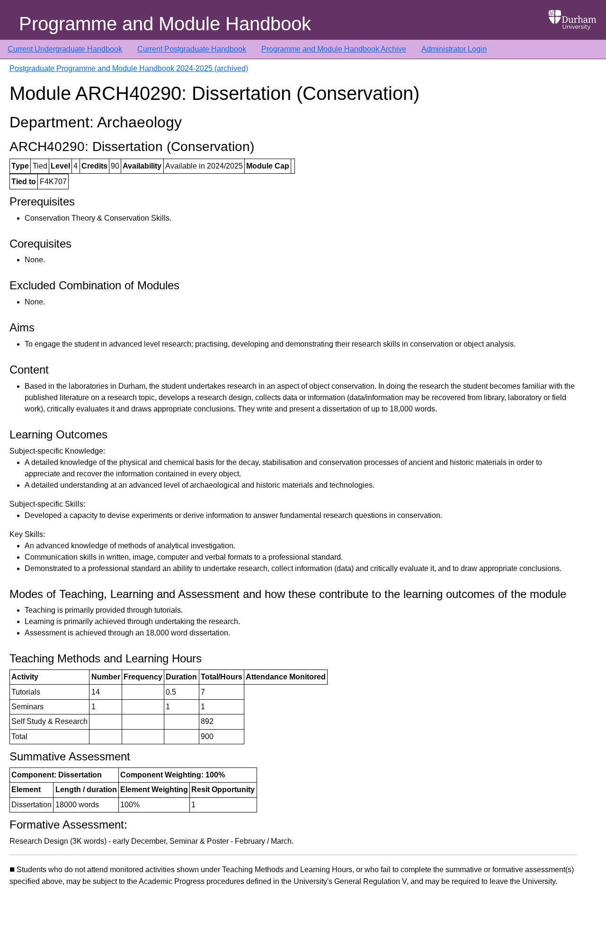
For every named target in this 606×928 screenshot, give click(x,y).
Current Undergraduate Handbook (65, 49)
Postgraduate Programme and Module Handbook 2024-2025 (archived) (128, 68)
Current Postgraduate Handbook (191, 49)
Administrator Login (454, 49)
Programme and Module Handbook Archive (333, 49)
